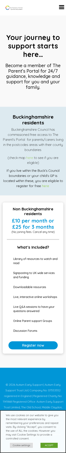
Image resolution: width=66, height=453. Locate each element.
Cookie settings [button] (21, 445)
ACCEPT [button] (49, 445)
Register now (33, 345)
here (30, 158)
